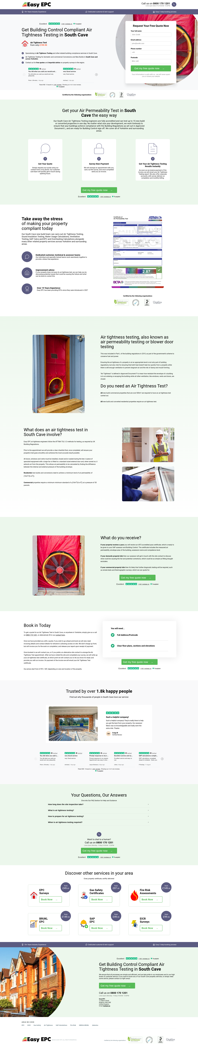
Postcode (134, 58)
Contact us (106, 1006)
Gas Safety (37, 1025)
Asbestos (95, 1025)
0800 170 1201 (161, 3)
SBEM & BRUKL (84, 1025)
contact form (60, 635)
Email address (136, 40)
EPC (23, 1025)
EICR (29, 1025)
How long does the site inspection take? (65, 804)
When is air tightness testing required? (65, 822)
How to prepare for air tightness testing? (66, 816)
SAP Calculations (61, 1025)
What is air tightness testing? (61, 810)
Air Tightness (48, 1025)
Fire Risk (73, 1025)
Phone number (136, 49)
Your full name (136, 31)
